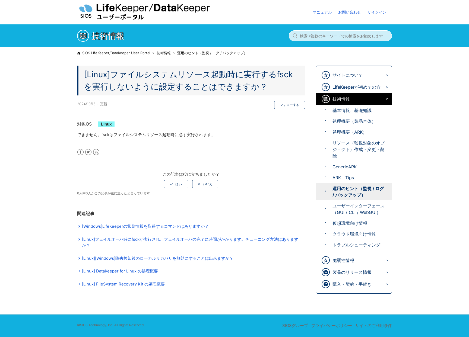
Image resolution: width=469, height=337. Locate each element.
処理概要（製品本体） (354, 121)
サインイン (376, 12)
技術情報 (164, 53)
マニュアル (322, 12)
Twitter (88, 152)
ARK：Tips (343, 177)
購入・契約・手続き (352, 284)
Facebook (80, 152)
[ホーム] (155, 19)
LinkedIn (96, 152)
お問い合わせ (349, 12)
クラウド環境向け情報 (354, 234)
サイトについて (347, 75)
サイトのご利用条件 (373, 325)
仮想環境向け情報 (349, 223)
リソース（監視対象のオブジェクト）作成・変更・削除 (358, 149)
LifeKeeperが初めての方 (356, 87)
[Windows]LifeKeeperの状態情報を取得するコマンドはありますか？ (145, 226)
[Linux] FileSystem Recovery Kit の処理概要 (123, 284)
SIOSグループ (295, 325)
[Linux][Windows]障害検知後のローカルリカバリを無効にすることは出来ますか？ (157, 258)
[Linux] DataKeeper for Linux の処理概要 (120, 271)
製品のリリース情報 (352, 272)
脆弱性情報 (343, 260)
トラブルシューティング (356, 245)
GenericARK (344, 166)
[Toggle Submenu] (385, 75)
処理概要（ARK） (349, 132)
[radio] (176, 184)
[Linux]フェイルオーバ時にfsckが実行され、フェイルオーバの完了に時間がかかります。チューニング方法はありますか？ (190, 242)
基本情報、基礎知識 (352, 110)
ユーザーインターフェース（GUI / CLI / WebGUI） (358, 209)
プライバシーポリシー (331, 325)
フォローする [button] (289, 105)
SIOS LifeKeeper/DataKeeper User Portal (116, 53)
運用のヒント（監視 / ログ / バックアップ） (212, 53)
